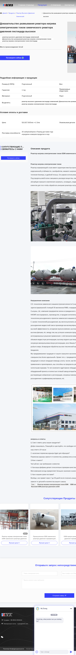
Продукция (42, 5)
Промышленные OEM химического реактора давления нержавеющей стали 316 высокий (44, 538)
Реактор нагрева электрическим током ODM (53, 484)
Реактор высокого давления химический (25, 14)
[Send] (71, 652)
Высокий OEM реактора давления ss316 (45, 486)
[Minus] (71, 608)
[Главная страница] (8, 5)
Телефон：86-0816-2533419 (12, 620)
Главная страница (26, 5)
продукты (11, 13)
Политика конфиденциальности (13, 649)
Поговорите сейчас (13, 58)
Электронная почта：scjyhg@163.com (15, 624)
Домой (4, 13)
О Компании (56, 5)
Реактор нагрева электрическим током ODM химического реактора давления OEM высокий (14, 538)
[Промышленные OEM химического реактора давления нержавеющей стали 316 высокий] (44, 519)
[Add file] (36, 652)
